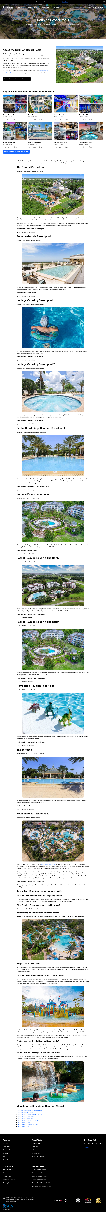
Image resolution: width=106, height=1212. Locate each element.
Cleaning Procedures (9, 1183)
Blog (4, 1156)
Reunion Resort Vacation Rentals (41, 1183)
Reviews (5, 1153)
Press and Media (7, 1150)
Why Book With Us (8, 1170)
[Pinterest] (100, 1143)
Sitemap (14, 1201)
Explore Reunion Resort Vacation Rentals (16, 79)
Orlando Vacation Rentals (39, 1170)
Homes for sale (36, 1153)
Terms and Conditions (9, 1179)
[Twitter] (93, 1143)
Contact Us (6, 1160)
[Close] (104, 1)
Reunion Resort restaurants (25, 1118)
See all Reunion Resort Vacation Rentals (16, 152)
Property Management (38, 1156)
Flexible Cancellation (9, 1173)
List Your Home (36, 1143)
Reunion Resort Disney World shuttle (28, 1124)
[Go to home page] (8, 7)
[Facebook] (85, 1143)
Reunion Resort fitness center (26, 1116)
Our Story (5, 1143)
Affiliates (34, 1150)
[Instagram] (89, 1143)
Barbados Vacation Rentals (39, 1176)
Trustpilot (86, 1147)
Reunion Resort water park (48, 864)
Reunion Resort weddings (25, 1126)
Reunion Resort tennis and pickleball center (30, 1114)
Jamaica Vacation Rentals (39, 1179)
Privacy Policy (7, 1176)
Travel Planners (7, 1146)
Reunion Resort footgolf (24, 1122)
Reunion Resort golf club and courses (28, 1120)
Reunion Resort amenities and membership (30, 1110)
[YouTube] (96, 1143)
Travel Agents (35, 1146)
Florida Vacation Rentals (38, 1173)
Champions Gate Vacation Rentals (41, 1186)
